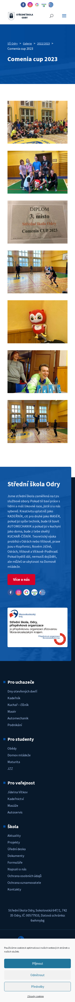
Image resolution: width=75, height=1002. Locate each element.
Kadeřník (14, 698)
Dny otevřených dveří (22, 691)
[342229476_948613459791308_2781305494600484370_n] (38, 142)
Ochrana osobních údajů (24, 876)
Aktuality (14, 835)
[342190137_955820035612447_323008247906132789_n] (38, 342)
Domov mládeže (19, 755)
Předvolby (37, 987)
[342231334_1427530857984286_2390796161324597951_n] (38, 292)
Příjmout (37, 963)
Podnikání (15, 725)
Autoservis (15, 812)
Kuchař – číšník (18, 705)
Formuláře (15, 862)
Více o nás (21, 579)
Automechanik (18, 718)
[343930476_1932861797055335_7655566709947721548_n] (38, 192)
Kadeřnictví (16, 799)
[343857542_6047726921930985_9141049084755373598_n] (38, 242)
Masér (12, 711)
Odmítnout (37, 975)
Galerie (27, 43)
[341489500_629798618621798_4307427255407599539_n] (38, 442)
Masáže (13, 805)
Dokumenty (16, 856)
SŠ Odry (13, 43)
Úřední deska (17, 849)
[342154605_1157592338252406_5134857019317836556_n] (38, 392)
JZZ (10, 768)
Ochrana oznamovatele (24, 882)
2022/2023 (43, 43)
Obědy (12, 748)
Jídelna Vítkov (18, 792)
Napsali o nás (17, 869)
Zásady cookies (35, 996)
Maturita (14, 762)
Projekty (14, 842)
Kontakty (14, 889)
